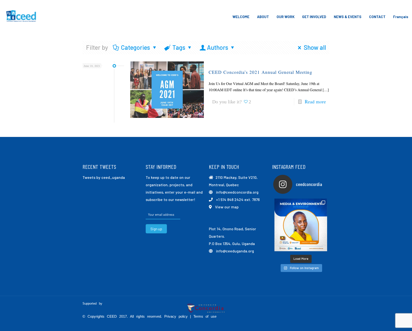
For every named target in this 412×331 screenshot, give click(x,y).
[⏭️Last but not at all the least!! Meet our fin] (300, 225)
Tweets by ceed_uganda (103, 177)
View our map (227, 207)
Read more (315, 101)
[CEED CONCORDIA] (21, 16)
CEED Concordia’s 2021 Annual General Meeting (260, 72)
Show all (315, 47)
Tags (178, 47)
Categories (135, 47)
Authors (217, 47)
